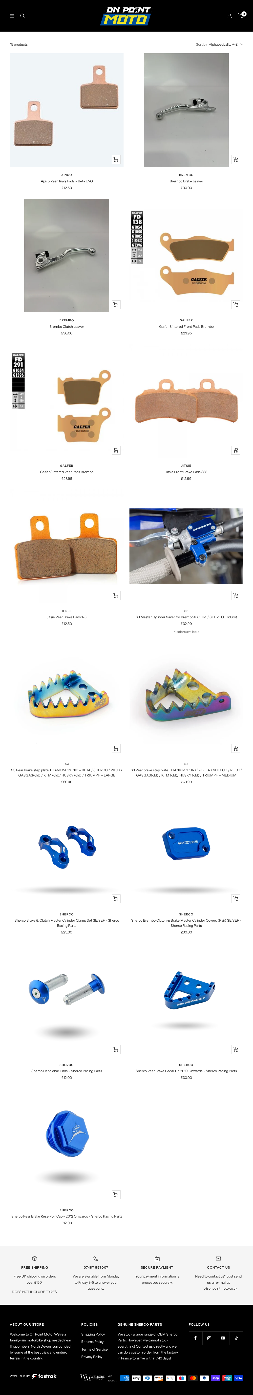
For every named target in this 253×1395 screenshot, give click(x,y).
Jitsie (186, 465)
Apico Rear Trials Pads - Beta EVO (67, 181)
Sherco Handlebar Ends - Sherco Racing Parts (66, 1071)
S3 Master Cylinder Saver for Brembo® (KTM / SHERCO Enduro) (186, 617)
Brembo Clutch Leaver (66, 326)
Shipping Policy (93, 1334)
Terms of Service (94, 1349)
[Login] (230, 16)
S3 (186, 611)
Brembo (186, 175)
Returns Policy (92, 1341)
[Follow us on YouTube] (223, 1338)
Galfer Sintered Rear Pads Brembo (66, 472)
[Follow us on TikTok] (236, 1338)
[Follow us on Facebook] (195, 1338)
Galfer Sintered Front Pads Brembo (186, 326)
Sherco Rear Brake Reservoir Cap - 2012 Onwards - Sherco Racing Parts (66, 1216)
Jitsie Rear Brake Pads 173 (66, 617)
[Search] (22, 16)
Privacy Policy (91, 1357)
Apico (66, 175)
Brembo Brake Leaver (186, 181)
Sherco (67, 914)
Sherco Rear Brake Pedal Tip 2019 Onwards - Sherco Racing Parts (186, 1071)
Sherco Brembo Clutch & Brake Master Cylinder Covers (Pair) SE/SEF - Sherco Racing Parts (186, 923)
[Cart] (240, 15)
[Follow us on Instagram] (209, 1338)
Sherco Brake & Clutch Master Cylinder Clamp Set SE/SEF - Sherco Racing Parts (67, 923)
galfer (186, 320)
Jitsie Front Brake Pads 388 (186, 472)
